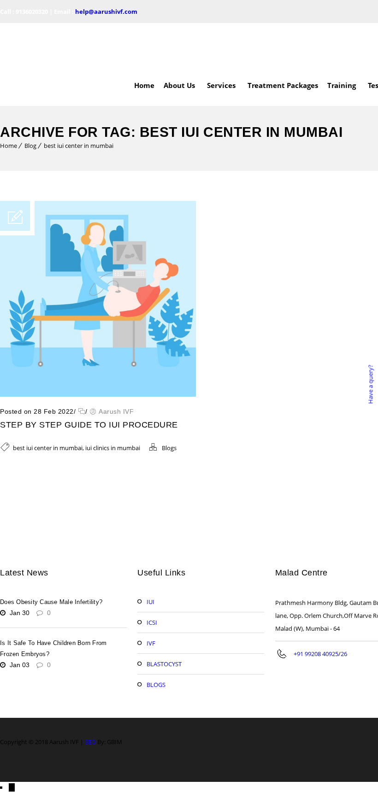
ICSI (152, 581)
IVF (151, 602)
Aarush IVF (116, 370)
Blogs (169, 406)
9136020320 (32, 11)
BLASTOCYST (164, 622)
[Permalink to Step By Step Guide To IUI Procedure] (98, 353)
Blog (30, 104)
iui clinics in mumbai (112, 406)
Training (341, 43)
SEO (90, 700)
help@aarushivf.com (106, 11)
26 (344, 612)
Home (144, 43)
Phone (24, 777)
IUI (150, 560)
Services (221, 43)
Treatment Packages (283, 43)
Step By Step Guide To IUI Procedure (89, 383)
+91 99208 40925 (316, 612)
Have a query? (370, 384)
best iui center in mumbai (78, 104)
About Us (179, 43)
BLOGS (156, 643)
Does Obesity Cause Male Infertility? (51, 560)
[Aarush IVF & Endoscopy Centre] (46, 44)
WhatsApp (28, 761)
